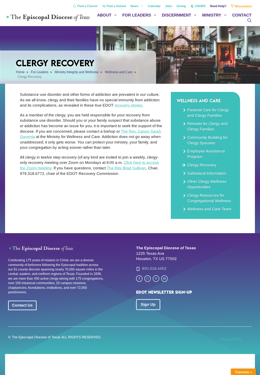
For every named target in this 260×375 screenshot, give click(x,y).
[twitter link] (139, 278)
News (134, 6)
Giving (181, 6)
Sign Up (148, 304)
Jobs (168, 6)
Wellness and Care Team (209, 209)
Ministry (211, 15)
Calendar (154, 6)
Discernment (176, 15)
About (104, 15)
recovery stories (128, 105)
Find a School (116, 6)
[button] (249, 20)
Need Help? (218, 6)
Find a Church (87, 6)
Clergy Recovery (202, 165)
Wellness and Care (199, 100)
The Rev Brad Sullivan (126, 168)
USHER (200, 6)
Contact (241, 15)
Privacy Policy (231, 339)
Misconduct (243, 6)
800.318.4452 (154, 268)
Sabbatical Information (206, 173)
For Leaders (136, 15)
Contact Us (22, 305)
